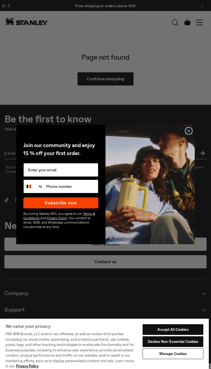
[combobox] (33, 186)
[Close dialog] (188, 131)
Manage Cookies (173, 354)
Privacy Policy (27, 366)
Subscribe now (61, 202)
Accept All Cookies (172, 329)
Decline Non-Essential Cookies (173, 342)
